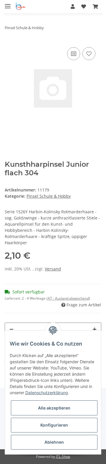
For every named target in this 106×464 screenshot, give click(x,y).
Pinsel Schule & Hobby (48, 196)
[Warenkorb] (95, 6)
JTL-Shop (63, 456)
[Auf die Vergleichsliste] (73, 53)
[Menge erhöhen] (94, 329)
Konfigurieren (54, 424)
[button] (72, 6)
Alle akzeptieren (54, 407)
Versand (53, 269)
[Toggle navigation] (8, 3)
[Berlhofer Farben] (20, 6)
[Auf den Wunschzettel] (88, 53)
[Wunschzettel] (83, 6)
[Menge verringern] (11, 329)
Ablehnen (54, 442)
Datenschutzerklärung (46, 392)
